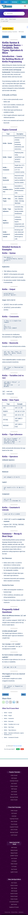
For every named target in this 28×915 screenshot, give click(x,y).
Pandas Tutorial (14, 896)
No (22, 749)
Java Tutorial (14, 791)
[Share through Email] (17, 702)
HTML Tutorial (14, 775)
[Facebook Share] (7, 702)
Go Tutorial (14, 866)
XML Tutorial (14, 888)
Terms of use (7, 912)
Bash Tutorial (14, 904)
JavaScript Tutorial (14, 780)
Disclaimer (21, 912)
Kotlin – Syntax (8, 712)
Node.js (23, 2)
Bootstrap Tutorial (14, 797)
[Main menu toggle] (25, 6)
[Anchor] (25, 59)
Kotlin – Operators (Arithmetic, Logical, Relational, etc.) (14, 733)
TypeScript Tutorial (14, 818)
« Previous (5, 36)
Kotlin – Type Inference (10, 730)
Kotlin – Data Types (9, 727)
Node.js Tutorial (14, 850)
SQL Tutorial (14, 783)
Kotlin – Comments (9, 718)
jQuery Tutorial (14, 829)
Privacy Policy (14, 912)
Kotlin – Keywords (8, 721)
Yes (18, 749)
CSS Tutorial (14, 778)
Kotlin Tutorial (8, 28)
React (5, 2)
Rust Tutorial (14, 869)
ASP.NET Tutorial (14, 855)
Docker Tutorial (14, 799)
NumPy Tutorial (14, 893)
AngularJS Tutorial (14, 827)
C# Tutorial (14, 861)
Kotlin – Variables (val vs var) (11, 724)
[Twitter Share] (10, 702)
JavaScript (14, 816)
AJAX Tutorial (14, 835)
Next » (23, 36)
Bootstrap (13, 2)
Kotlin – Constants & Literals (11, 737)
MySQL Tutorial (14, 885)
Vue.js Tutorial (14, 824)
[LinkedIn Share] (13, 702)
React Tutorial (14, 794)
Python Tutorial (14, 786)
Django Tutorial (14, 853)
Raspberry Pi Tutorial (14, 907)
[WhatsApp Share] (3, 702)
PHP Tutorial (14, 789)
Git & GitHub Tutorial (14, 901)
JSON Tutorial (14, 891)
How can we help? (17, 745)
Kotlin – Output (8, 715)
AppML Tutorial (14, 872)
